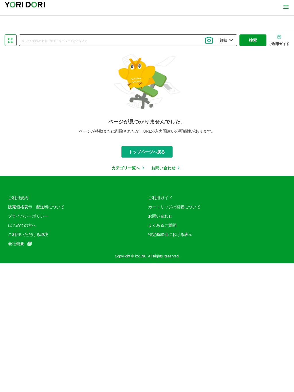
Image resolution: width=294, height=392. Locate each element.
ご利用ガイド (160, 197)
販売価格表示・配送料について (36, 206)
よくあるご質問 (162, 225)
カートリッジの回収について (174, 206)
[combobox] (117, 40)
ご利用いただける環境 (28, 234)
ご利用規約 (18, 197)
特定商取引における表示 (170, 234)
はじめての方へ (22, 225)
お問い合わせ (160, 216)
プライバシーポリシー (28, 216)
